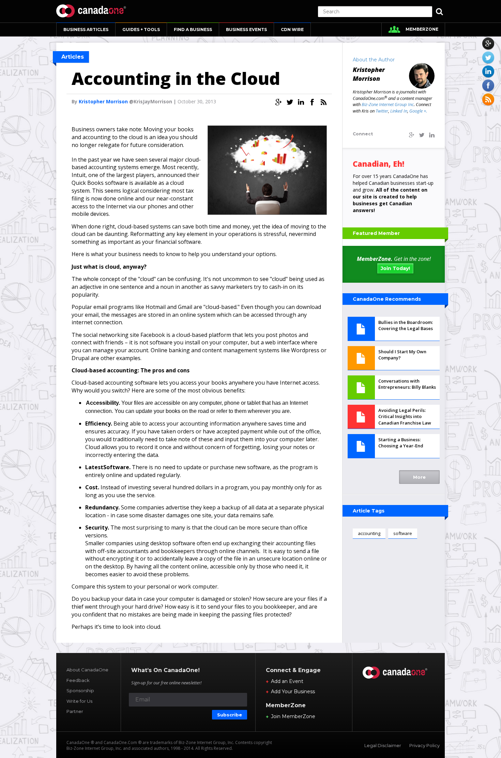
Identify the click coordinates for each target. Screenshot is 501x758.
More (419, 477)
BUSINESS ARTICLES (85, 29)
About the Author (374, 60)
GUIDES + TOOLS (141, 29)
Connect (363, 133)
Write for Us (79, 701)
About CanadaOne (87, 669)
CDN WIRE (292, 29)
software (402, 533)
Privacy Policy (424, 745)
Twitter (382, 111)
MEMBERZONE (422, 29)
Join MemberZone (293, 716)
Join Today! (395, 268)
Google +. (418, 111)
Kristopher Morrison (103, 101)
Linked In (398, 111)
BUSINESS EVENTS (246, 29)
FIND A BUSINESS (193, 29)
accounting (369, 533)
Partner (74, 711)
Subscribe (229, 714)
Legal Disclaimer (382, 745)
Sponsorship (80, 690)
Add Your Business (293, 691)
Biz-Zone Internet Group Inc (388, 104)
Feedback (78, 680)
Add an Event (287, 681)
